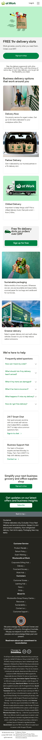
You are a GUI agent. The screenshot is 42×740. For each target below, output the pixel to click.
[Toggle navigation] (38, 3)
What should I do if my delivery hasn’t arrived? (18, 373)
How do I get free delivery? (16, 404)
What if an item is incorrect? (16, 389)
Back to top (20, 514)
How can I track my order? (16, 364)
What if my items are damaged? (18, 382)
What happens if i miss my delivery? (19, 397)
